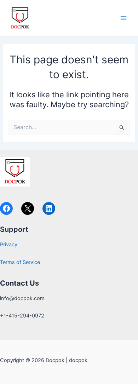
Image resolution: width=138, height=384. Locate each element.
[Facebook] (6, 208)
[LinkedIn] (48, 208)
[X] (27, 208)
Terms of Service (20, 262)
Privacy (8, 244)
